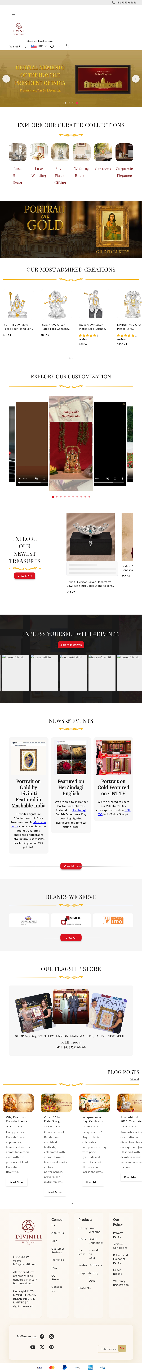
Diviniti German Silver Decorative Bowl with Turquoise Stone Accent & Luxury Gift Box (89, 584)
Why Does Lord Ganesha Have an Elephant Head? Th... (17, 1119)
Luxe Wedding (39, 172)
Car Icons (103, 168)
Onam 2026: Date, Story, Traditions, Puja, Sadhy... (55, 1119)
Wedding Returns (81, 172)
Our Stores (55, 1277)
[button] (13, 16)
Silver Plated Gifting (60, 175)
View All (71, 937)
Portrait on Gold (94, 1253)
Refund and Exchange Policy (120, 1258)
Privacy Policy (118, 1234)
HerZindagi (79, 810)
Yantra (82, 1265)
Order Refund (117, 1271)
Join (122, 1348)
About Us (57, 1232)
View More (25, 575)
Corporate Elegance (124, 172)
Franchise (57, 1259)
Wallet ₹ (15, 46)
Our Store (32, 41)
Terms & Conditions (120, 1245)
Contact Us (56, 1288)
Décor (82, 1239)
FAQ (54, 1267)
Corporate (85, 1273)
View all (134, 1079)
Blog (54, 1240)
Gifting (83, 1227)
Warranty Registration (121, 1282)
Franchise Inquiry (46, 41)
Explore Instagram (71, 644)
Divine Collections (96, 1240)
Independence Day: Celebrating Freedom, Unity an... (93, 1119)
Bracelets (84, 1287)
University (95, 1265)
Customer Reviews (57, 1250)
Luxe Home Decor (18, 175)
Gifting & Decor (93, 1276)
